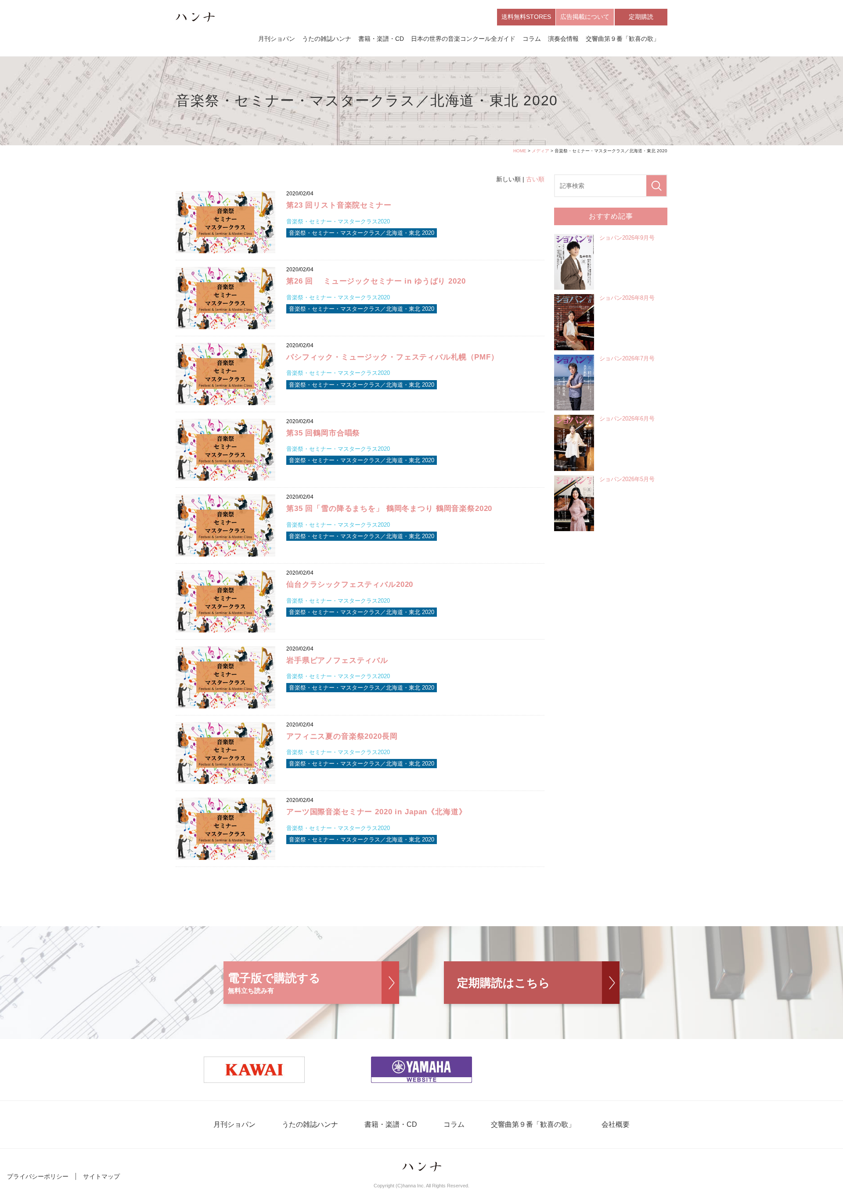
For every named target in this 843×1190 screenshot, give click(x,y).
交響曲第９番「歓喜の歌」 (622, 38)
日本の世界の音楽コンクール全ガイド (463, 38)
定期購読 (641, 16)
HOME (519, 150)
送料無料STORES (526, 16)
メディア (540, 150)
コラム (531, 38)
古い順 (535, 179)
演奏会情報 (563, 38)
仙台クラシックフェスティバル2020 (349, 584)
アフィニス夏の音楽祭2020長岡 (342, 736)
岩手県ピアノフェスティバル (337, 660)
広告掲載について (584, 16)
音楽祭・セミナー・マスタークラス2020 (338, 221)
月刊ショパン (276, 38)
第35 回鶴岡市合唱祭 (323, 433)
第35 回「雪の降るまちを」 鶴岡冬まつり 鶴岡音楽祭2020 (389, 508)
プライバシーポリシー (37, 1176)
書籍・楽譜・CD (381, 38)
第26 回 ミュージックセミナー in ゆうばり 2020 (376, 281)
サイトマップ (101, 1176)
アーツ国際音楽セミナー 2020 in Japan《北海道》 (376, 812)
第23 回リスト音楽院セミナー (339, 205)
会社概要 (616, 1124)
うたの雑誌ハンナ (326, 38)
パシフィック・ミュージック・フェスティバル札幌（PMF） (392, 357)
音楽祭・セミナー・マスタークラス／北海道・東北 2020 (361, 233)
